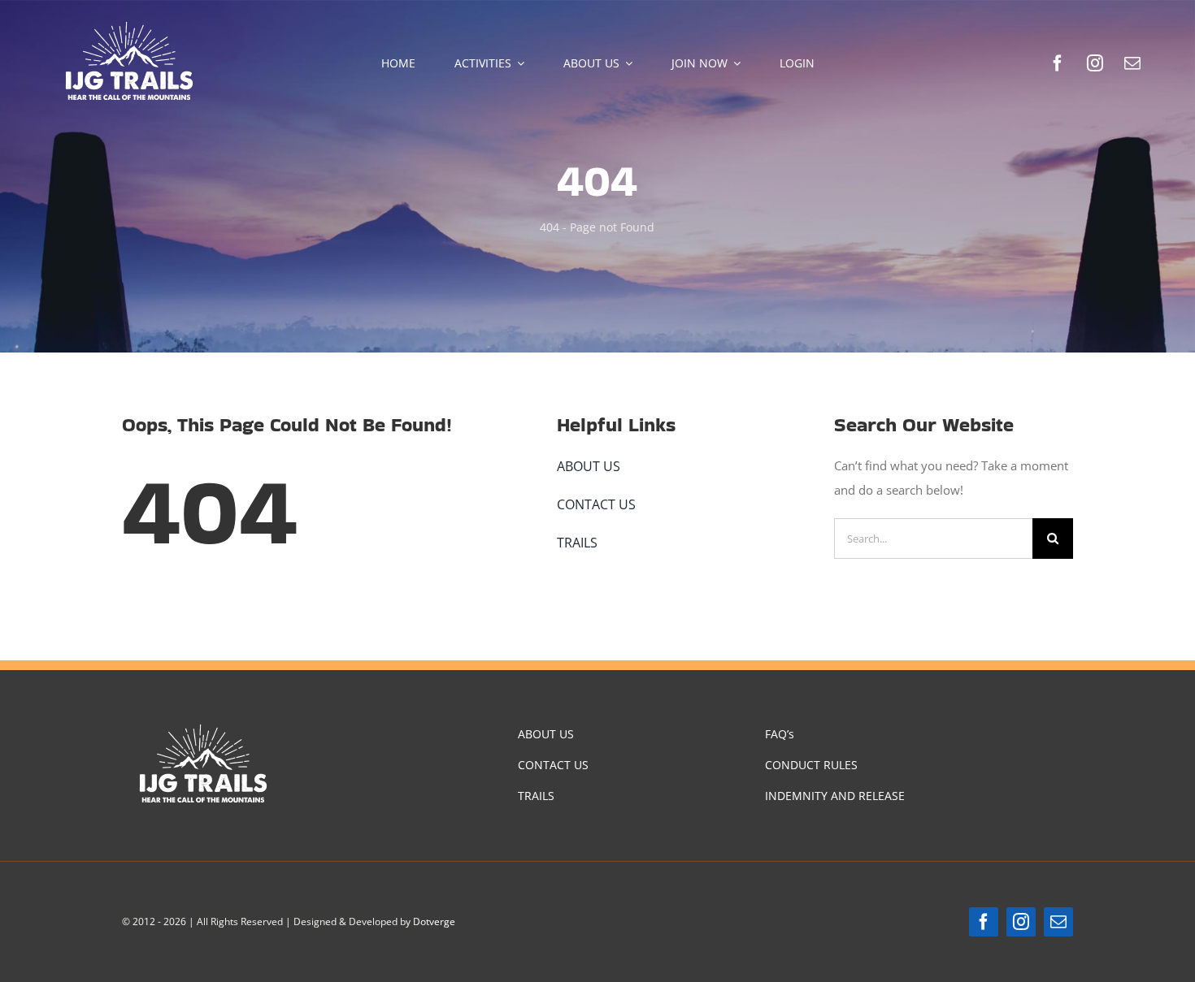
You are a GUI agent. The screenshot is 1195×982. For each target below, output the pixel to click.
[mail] (1132, 63)
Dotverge (434, 921)
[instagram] (1095, 63)
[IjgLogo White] (129, 22)
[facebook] (1057, 63)
